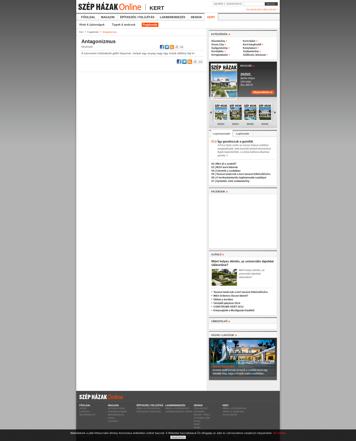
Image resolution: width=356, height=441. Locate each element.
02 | (213, 163)
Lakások (84, 411)
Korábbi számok (117, 411)
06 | (213, 177)
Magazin (108, 17)
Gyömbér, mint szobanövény (232, 181)
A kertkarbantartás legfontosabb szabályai (241, 177)
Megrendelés (87, 415)
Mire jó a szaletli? (226, 163)
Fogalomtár (150, 24)
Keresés (270, 4)
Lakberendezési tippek (178, 411)
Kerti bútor (250, 41)
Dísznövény (219, 41)
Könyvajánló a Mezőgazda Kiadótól (233, 310)
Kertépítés (218, 51)
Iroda (197, 427)
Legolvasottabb (221, 133)
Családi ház (201, 408)
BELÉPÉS (218, 4)
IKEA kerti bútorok (227, 167)
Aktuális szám (116, 408)
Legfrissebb (242, 133)
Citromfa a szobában (228, 170)
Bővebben (279, 433)
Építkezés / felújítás (137, 17)
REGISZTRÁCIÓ (234, 4)
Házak (82, 408)
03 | (213, 167)
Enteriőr (199, 411)
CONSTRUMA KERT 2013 (228, 306)
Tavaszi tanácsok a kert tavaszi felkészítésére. (243, 174)
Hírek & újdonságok (91, 24)
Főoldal (88, 17)
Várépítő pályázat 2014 (226, 303)
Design (196, 17)
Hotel (197, 421)
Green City (218, 44)
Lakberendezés (172, 17)
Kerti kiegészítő (253, 44)
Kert (211, 17)
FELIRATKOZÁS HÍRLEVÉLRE (262, 9)
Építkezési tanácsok (149, 411)
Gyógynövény (220, 48)
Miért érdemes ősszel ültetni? (230, 295)
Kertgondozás (220, 54)
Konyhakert (251, 48)
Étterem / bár (202, 418)
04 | (213, 170)
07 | (213, 181)
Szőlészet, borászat (255, 54)
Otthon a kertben (223, 299)
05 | (213, 174)
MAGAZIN (247, 65)
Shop (197, 424)
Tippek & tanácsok (123, 24)
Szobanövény (252, 51)
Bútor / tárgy (202, 415)
